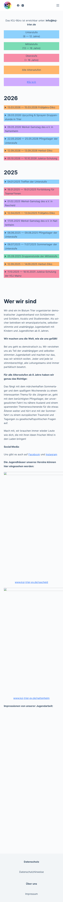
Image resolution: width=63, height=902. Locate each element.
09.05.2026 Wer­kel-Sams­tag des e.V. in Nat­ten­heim (29, 129)
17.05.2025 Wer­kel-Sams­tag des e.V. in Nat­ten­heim (31, 222)
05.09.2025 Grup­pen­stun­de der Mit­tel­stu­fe (32, 256)
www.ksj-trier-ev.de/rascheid (31, 582)
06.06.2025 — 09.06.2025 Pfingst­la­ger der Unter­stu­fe (31, 234)
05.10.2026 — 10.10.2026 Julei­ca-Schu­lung (32, 158)
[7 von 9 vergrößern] (25, 785)
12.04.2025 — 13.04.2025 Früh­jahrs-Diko (31, 213)
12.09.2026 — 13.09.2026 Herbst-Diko (29, 150)
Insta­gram (51, 454)
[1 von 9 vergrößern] (25, 715)
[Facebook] (18, 5)
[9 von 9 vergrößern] (55, 808)
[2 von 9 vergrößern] (55, 715)
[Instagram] (23, 5)
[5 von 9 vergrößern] (25, 761)
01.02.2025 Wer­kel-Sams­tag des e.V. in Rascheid (28, 203)
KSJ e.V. (31, 81)
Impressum (31, 893)
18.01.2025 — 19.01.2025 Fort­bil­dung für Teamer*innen (29, 191)
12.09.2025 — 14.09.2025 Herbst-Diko (29, 264)
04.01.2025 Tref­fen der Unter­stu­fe (27, 181)
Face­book (34, 454)
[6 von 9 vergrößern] (55, 761)
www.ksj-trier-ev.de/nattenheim (31, 698)
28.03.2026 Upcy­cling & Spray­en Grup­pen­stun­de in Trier (31, 117)
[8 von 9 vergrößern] (55, 785)
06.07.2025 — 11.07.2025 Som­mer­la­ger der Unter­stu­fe (31, 246)
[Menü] (57, 5)
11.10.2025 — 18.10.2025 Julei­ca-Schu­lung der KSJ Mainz (30, 273)
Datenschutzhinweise (31, 871)
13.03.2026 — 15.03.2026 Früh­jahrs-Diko (31, 107)
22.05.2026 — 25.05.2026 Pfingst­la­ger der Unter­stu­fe (31, 140)
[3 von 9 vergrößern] (25, 738)
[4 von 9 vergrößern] (55, 738)
